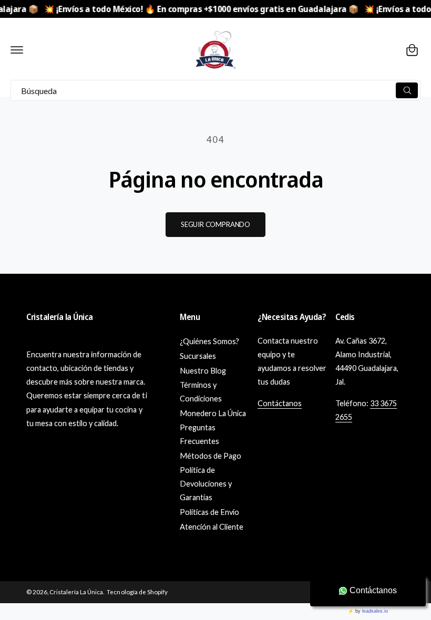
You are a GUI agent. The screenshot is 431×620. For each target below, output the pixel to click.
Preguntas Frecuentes (199, 434)
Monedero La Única (213, 413)
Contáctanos (280, 403)
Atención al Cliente (211, 526)
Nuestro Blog (203, 370)
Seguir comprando (215, 224)
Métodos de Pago (210, 455)
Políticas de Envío (209, 512)
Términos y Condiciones (201, 391)
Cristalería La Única (76, 591)
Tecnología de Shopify (137, 591)
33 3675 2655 (366, 410)
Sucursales (198, 356)
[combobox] (215, 90)
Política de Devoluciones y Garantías (206, 484)
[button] (16, 49)
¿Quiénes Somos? (209, 341)
